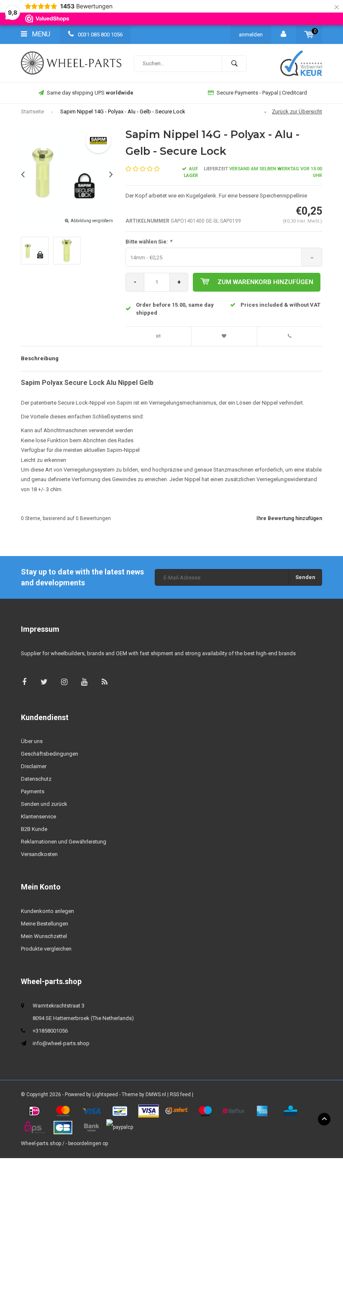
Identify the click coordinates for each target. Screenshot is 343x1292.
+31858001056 (50, 1031)
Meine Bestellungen (44, 923)
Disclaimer (33, 766)
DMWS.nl (156, 1094)
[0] (309, 34)
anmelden (251, 34)
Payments (32, 791)
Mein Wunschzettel (44, 936)
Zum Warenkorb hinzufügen (265, 282)
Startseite (32, 111)
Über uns (32, 741)
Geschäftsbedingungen (49, 754)
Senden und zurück (44, 804)
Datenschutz (36, 779)
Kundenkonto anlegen (47, 911)
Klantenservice (38, 816)
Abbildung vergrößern (92, 220)
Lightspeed (105, 1094)
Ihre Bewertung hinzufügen (289, 518)
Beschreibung (40, 358)
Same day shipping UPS (90, 93)
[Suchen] (234, 63)
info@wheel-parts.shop (61, 1043)
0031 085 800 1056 (100, 34)
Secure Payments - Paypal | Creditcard (262, 93)
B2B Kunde (34, 829)
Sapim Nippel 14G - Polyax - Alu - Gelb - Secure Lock (122, 111)
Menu (40, 34)
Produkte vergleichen (46, 949)
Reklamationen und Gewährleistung (63, 841)
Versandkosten (39, 854)
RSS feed (180, 1094)
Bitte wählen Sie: (148, 241)
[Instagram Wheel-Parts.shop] (64, 681)
